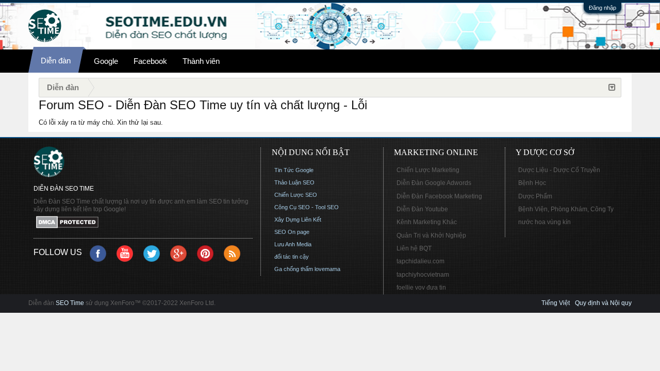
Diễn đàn (56, 60)
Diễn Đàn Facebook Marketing (439, 196)
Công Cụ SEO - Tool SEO (306, 207)
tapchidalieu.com (420, 261)
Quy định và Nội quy (603, 303)
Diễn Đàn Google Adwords (434, 183)
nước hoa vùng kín (544, 222)
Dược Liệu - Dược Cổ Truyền (559, 170)
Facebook (150, 61)
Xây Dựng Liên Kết (297, 219)
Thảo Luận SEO (294, 182)
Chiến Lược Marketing (428, 170)
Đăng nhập (602, 8)
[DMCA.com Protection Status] (143, 222)
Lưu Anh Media (292, 244)
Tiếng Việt (555, 303)
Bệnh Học (532, 183)
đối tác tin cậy (291, 257)
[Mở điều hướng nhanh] (612, 87)
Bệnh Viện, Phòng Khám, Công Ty (566, 209)
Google (106, 61)
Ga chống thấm (293, 269)
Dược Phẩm (535, 196)
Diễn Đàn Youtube (422, 209)
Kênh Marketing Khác (427, 222)
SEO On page (291, 232)
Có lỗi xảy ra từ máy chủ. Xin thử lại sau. (101, 122)
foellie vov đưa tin (421, 287)
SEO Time (70, 303)
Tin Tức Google (294, 170)
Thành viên (201, 61)
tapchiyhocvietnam (423, 274)
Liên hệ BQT (414, 248)
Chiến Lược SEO (295, 195)
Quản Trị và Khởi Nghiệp (431, 235)
